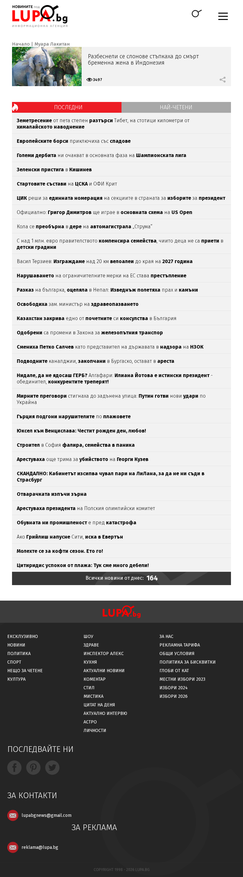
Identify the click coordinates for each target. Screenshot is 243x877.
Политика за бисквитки (187, 662)
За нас (166, 636)
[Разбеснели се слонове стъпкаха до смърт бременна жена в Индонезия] (47, 66)
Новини (16, 645)
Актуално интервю (105, 713)
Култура (16, 679)
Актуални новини (104, 670)
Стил (89, 688)
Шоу (88, 636)
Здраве (91, 645)
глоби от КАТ (174, 670)
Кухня (90, 662)
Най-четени (176, 107)
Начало (21, 44)
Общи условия (177, 653)
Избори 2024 (173, 688)
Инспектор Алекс (104, 653)
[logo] (39, 16)
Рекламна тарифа (179, 645)
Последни (68, 107)
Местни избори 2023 (182, 679)
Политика (19, 653)
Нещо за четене (25, 670)
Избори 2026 (173, 696)
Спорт (14, 662)
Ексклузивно (22, 636)
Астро (90, 722)
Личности (95, 730)
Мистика (93, 696)
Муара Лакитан (52, 44)
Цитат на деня (99, 705)
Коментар (95, 679)
